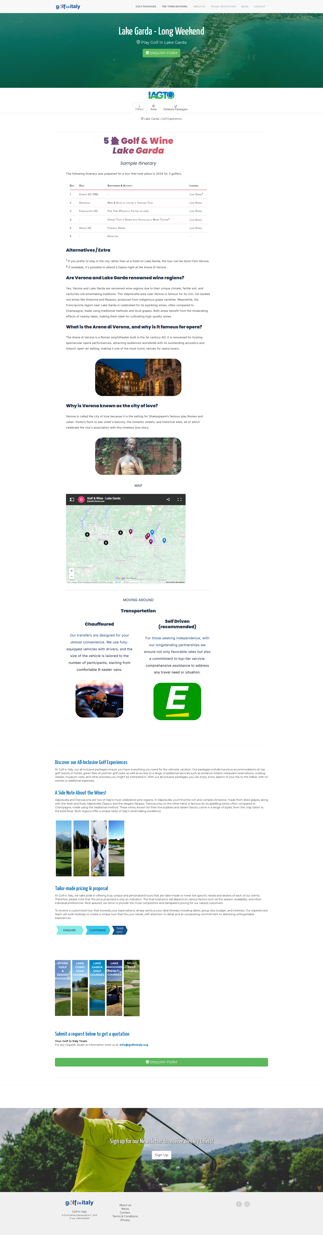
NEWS (244, 6)
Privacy (125, 1220)
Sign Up (161, 1155)
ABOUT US (199, 6)
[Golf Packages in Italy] (67, 6)
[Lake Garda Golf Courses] (71, 987)
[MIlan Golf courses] (132, 987)
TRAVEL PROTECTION (223, 6)
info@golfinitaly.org (134, 1045)
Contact (125, 1212)
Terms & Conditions (125, 1216)
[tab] (139, 108)
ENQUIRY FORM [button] (163, 53)
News (125, 1209)
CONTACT (259, 6)
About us (125, 1205)
